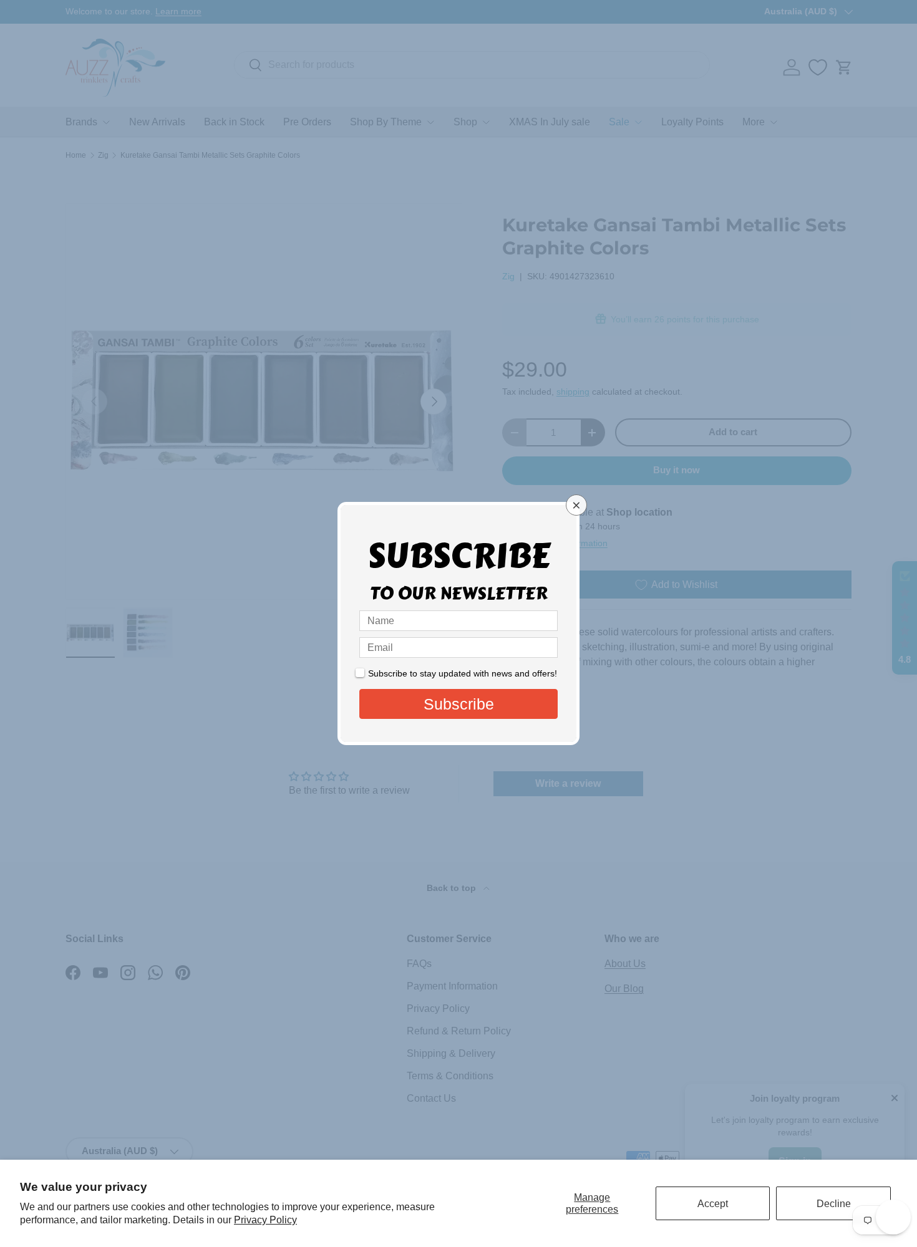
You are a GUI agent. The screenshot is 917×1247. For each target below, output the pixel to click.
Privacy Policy (265, 1220)
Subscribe (459, 704)
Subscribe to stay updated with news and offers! (462, 673)
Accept (712, 1203)
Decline (834, 1203)
